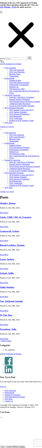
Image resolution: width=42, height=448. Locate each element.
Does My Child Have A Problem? (21, 97)
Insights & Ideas (15, 80)
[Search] (30, 58)
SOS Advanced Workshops (19, 114)
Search (2, 59)
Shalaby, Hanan (8, 203)
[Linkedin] (9, 373)
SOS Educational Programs (19, 83)
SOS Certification (15, 118)
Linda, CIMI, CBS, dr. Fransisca (15, 217)
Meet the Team (14, 74)
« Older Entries (5, 341)
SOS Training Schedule (18, 112)
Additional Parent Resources (19, 104)
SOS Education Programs (14, 108)
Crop (2, 447)
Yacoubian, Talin (8, 329)
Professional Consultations (19, 85)
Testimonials (14, 76)
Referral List (14, 87)
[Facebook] (9, 364)
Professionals (9, 78)
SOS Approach (10, 68)
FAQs (11, 93)
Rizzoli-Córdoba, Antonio (12, 245)
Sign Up (3, 387)
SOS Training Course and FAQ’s (21, 110)
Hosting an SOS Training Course (21, 121)
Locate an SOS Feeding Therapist (21, 106)
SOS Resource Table (17, 89)
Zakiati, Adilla (7, 273)
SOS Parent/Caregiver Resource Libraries (24, 102)
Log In (11, 127)
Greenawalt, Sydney (9, 231)
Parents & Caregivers (12, 95)
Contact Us (4, 127)
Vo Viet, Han (6, 315)
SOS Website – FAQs (8, 7)
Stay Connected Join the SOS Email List (24, 91)
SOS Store (8, 123)
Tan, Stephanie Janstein (11, 301)
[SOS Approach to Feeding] (10, 64)
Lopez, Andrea (7, 259)
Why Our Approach (16, 70)
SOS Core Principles (17, 72)
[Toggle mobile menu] (1, 129)
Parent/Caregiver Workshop (19, 99)
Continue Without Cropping (15, 447)
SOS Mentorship (15, 116)
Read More (4, 213)
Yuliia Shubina (7, 287)
